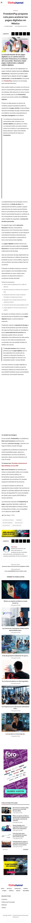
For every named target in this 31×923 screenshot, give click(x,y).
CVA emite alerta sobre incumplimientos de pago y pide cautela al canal (20, 835)
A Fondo (4, 890)
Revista (18, 890)
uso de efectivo (6, 525)
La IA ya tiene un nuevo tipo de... (16, 734)
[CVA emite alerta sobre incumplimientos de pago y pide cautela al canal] (6, 836)
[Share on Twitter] (16, 33)
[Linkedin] (14, 921)
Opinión (25, 888)
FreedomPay (8, 81)
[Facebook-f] (8, 921)
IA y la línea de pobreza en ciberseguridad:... (15, 681)
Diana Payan (9, 26)
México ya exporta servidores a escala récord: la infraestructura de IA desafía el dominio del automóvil (21, 818)
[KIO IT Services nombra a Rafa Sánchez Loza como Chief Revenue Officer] (6, 810)
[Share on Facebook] (13, 33)
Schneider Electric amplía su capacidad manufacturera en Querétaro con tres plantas (20, 843)
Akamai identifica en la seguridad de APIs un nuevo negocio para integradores (20, 827)
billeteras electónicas (8, 520)
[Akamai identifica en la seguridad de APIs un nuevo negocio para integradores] (6, 828)
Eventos (11, 890)
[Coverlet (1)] (15, 750)
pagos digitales (18, 522)
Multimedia (26, 890)
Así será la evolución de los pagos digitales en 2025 (16, 305)
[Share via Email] (28, 33)
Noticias (9, 888)
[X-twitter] (11, 921)
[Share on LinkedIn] (20, 33)
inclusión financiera (7, 522)
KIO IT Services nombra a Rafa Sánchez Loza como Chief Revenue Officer (20, 809)
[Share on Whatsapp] (24, 33)
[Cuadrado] (15, 856)
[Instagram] (23, 921)
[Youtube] (17, 921)
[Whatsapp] (20, 921)
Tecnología (17, 888)
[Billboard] (15, 530)
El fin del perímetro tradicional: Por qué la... (15, 656)
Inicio (2, 888)
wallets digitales (17, 525)
